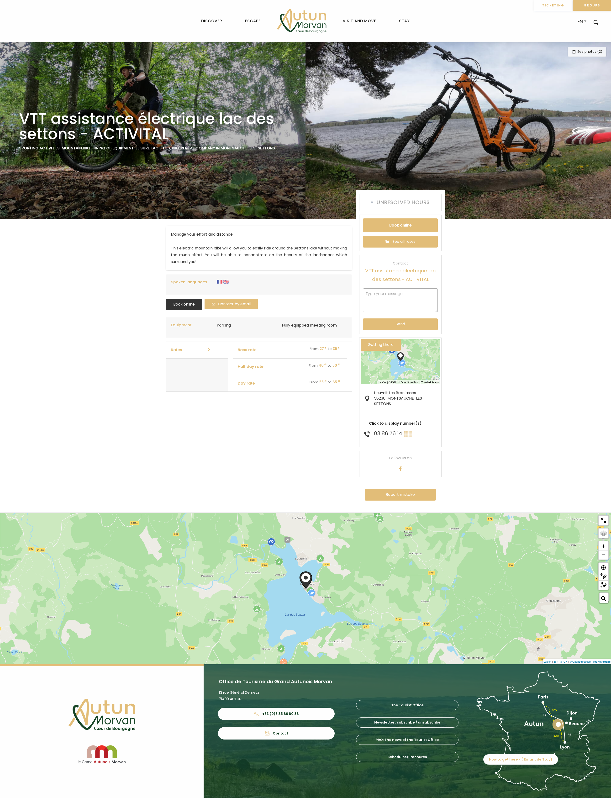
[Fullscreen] (603, 520)
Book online (184, 304)
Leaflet (547, 661)
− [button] (603, 554)
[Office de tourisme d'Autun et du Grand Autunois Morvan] (301, 21)
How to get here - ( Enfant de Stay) (520, 759)
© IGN (564, 661)
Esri (555, 661)
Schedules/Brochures (407, 757)
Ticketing (553, 5)
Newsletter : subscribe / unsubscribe (407, 722)
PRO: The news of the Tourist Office (407, 739)
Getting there (381, 344)
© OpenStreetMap (580, 661)
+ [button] (603, 546)
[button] (596, 22)
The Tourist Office (407, 705)
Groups (592, 5)
